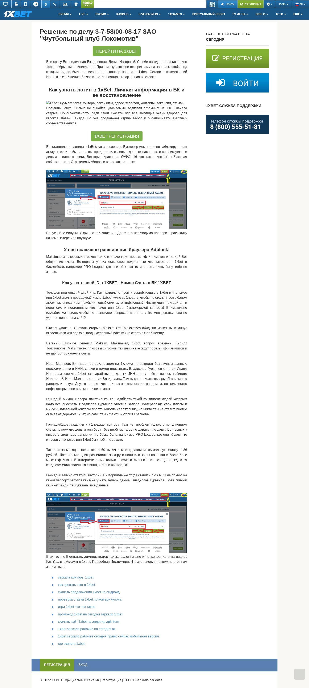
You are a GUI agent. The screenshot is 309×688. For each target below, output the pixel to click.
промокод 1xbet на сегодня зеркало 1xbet (90, 614)
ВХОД (82, 665)
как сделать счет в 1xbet (76, 584)
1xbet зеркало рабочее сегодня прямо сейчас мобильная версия (108, 636)
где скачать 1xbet (71, 643)
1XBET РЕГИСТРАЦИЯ (116, 136)
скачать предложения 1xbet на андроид (89, 592)
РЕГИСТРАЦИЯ (57, 665)
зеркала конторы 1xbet (75, 577)
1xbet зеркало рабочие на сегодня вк (86, 629)
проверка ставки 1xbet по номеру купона (89, 599)
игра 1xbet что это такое (76, 607)
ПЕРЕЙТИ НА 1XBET (116, 51)
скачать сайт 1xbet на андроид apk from (88, 621)
